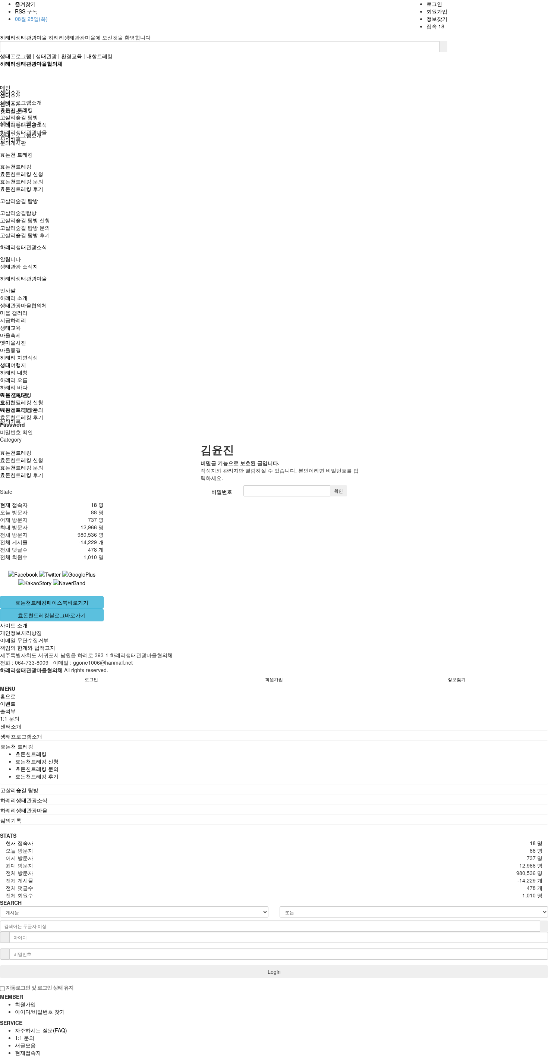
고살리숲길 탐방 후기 (25, 235)
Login (274, 971)
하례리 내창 (14, 372)
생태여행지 (13, 365)
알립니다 (10, 259)
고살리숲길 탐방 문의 (25, 227)
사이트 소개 (14, 625)
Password (12, 424)
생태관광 (46, 56)
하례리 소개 (14, 297)
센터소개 (10, 94)
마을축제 (10, 335)
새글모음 (25, 1045)
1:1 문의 (24, 1037)
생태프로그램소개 (21, 102)
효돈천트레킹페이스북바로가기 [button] (51, 602)
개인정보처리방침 (21, 632)
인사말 (8, 290)
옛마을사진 (13, 342)
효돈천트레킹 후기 (21, 188)
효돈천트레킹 (15, 166)
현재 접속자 (14, 504)
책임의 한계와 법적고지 (27, 647)
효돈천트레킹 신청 (21, 174)
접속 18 (435, 26)
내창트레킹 (99, 56)
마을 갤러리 (14, 312)
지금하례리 (13, 320)
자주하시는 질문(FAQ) (41, 1030)
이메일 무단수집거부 (24, 640)
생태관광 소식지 (19, 266)
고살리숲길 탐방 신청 (25, 220)
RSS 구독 (26, 11)
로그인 (434, 3)
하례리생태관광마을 (24, 37)
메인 (5, 87)
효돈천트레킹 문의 (21, 181)
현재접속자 (28, 1052)
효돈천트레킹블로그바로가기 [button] (52, 615)
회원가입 (436, 11)
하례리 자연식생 (19, 357)
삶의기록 (10, 139)
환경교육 (71, 56)
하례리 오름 (14, 379)
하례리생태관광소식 (23, 247)
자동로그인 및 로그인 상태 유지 (39, 987)
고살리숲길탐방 (18, 212)
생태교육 (10, 327)
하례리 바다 (14, 387)
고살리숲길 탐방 (19, 200)
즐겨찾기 (25, 3)
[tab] (274, 726)
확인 (338, 490)
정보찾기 (436, 18)
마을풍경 (10, 350)
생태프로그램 (15, 56)
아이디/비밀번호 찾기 (40, 1011)
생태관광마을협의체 (23, 305)
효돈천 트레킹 (16, 154)
